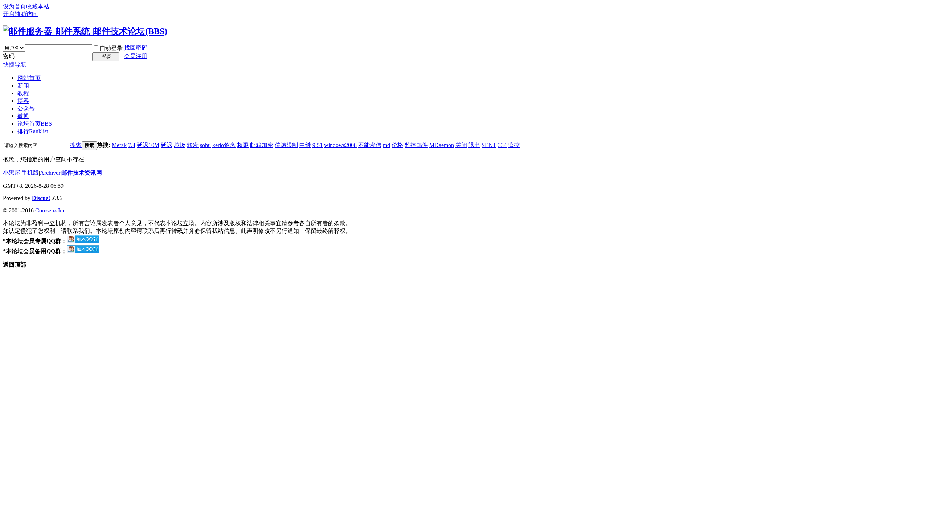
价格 (397, 145)
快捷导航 (14, 64)
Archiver (50, 173)
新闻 (23, 85)
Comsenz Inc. (51, 210)
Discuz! (41, 198)
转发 (193, 145)
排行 (32, 131)
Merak (119, 145)
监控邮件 (416, 145)
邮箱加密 (261, 145)
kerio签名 (224, 145)
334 (502, 145)
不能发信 (369, 145)
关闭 (461, 145)
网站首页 (29, 78)
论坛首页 (34, 124)
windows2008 (340, 145)
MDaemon (441, 145)
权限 (243, 145)
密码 (9, 56)
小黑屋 (11, 173)
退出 (474, 145)
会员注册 (135, 56)
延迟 (166, 145)
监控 (514, 145)
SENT (489, 145)
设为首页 (14, 6)
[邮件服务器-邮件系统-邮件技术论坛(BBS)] (85, 31)
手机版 (30, 173)
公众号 (26, 108)
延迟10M (148, 145)
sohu (205, 145)
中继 (305, 145)
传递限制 (286, 145)
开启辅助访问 (20, 14)
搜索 (76, 145)
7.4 (131, 145)
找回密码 (135, 48)
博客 (23, 101)
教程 (23, 93)
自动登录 (111, 48)
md (386, 145)
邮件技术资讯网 (81, 173)
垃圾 (179, 145)
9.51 (317, 145)
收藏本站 (37, 6)
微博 (23, 116)
